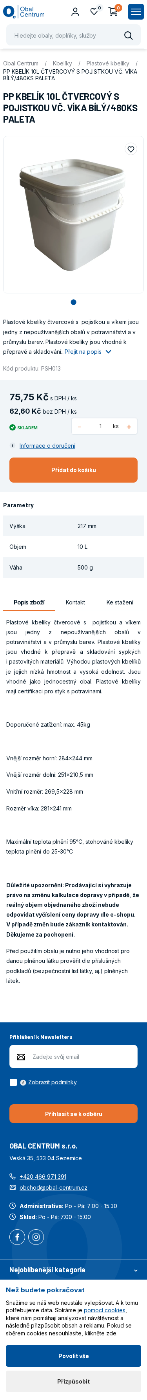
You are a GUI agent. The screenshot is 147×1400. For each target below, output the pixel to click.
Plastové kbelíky (108, 63)
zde (111, 1333)
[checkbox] (43, 1082)
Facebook (17, 1238)
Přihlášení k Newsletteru (41, 1036)
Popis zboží (29, 602)
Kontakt (75, 602)
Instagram (36, 1238)
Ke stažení (120, 602)
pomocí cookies (104, 1310)
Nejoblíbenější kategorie (47, 1269)
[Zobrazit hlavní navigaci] (136, 12)
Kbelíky (62, 63)
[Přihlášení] (75, 11)
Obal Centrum (20, 63)
